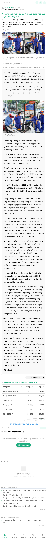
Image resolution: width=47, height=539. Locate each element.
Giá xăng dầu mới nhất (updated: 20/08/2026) (21, 382)
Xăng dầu (6, 30)
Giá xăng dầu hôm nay (16, 432)
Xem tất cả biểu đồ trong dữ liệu (23, 424)
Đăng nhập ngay (23, 445)
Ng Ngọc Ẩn (9, 7)
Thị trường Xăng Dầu (11, 9)
